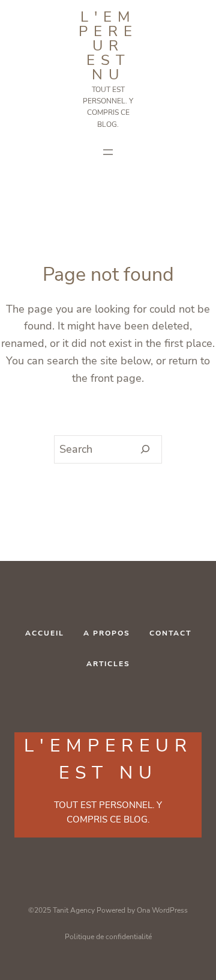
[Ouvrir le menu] (108, 152)
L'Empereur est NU (108, 45)
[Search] (145, 449)
